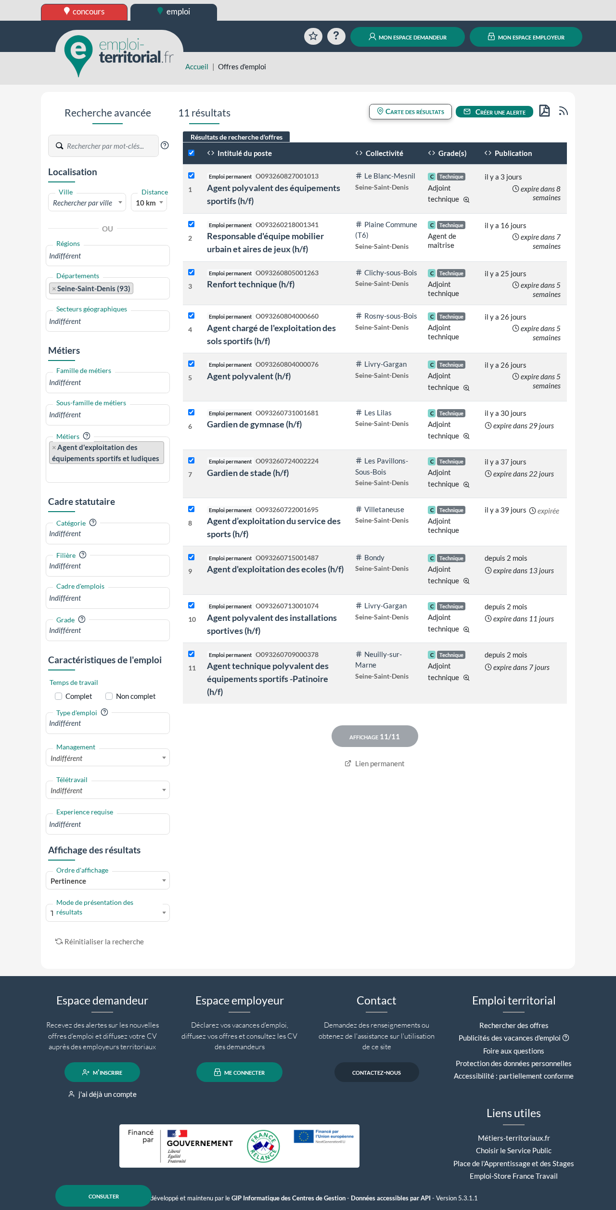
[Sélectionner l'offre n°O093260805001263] (191, 272)
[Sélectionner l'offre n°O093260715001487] (191, 557)
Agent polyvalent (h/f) (249, 376)
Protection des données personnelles (514, 1063)
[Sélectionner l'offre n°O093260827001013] (191, 175)
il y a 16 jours (505, 225)
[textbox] (87, 202)
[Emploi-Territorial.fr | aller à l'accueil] (119, 55)
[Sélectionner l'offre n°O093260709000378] (191, 654)
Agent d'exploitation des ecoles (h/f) (275, 569)
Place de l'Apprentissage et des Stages (513, 1163)
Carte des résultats (414, 111)
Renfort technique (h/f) (251, 284)
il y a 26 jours (505, 316)
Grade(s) (452, 153)
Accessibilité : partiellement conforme (514, 1075)
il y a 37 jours (505, 461)
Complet (78, 696)
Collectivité (383, 153)
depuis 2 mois (506, 558)
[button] (164, 145)
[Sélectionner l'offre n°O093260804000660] (191, 316)
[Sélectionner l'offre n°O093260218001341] (191, 224)
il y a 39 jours (505, 509)
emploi (177, 11)
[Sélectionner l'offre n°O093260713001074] (191, 605)
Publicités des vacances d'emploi (510, 1037)
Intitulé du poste (244, 153)
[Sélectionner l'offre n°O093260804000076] (191, 364)
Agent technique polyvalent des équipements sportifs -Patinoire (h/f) (268, 678)
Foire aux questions (513, 1050)
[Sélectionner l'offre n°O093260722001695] (191, 509)
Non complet (136, 696)
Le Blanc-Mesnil (389, 175)
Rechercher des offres (514, 1025)
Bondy (374, 557)
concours (87, 11)
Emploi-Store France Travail (514, 1175)
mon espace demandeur (412, 36)
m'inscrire (106, 1072)
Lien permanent (379, 763)
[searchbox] (108, 255)
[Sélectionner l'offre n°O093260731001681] (191, 412)
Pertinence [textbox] (68, 880)
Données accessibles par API (391, 1198)
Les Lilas (378, 412)
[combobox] (87, 202)
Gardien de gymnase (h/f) (254, 424)
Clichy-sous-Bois (390, 272)
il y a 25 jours (505, 273)
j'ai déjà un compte (107, 1094)
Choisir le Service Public (514, 1150)
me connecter (244, 1072)
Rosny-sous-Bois (390, 315)
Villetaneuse (384, 509)
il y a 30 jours (505, 413)
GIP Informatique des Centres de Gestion (288, 1198)
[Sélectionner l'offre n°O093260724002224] (191, 460)
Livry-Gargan (385, 364)
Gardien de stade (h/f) (248, 472)
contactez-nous (376, 1072)
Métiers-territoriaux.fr (514, 1137)
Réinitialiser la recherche (104, 941)
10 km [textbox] (146, 202)
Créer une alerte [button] (500, 111)
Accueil (196, 66)
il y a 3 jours (503, 176)
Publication (512, 153)
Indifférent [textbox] (66, 758)
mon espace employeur (531, 36)
